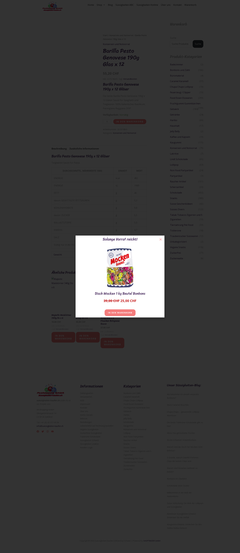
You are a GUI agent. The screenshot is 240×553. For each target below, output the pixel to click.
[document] (120, 276)
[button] (161, 239)
